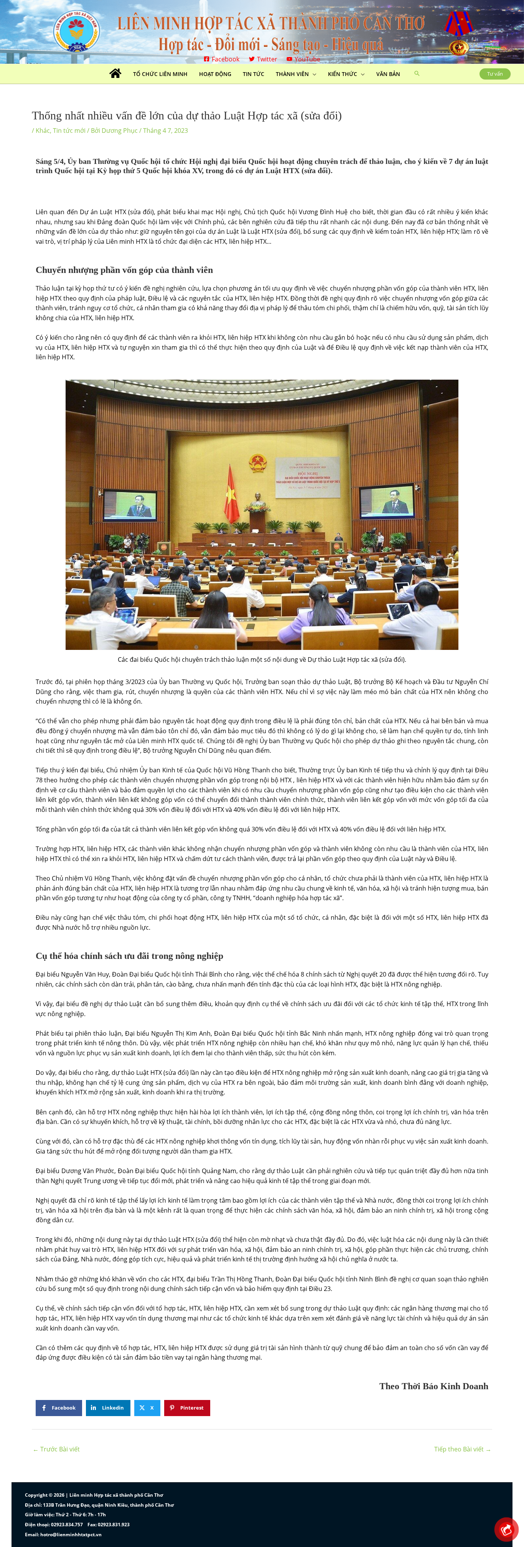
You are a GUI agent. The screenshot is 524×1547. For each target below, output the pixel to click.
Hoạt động (215, 74)
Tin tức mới (69, 130)
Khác (43, 130)
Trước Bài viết (56, 1449)
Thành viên (292, 74)
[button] (417, 73)
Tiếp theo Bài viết (462, 1449)
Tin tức (253, 74)
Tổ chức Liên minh (160, 74)
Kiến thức (342, 74)
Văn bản (388, 74)
